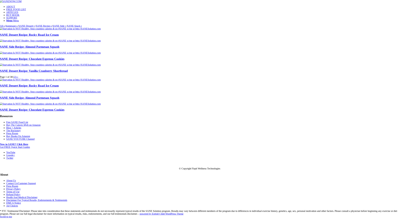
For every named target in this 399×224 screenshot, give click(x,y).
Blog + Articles (13, 127)
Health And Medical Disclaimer (21, 197)
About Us (11, 180)
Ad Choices (12, 205)
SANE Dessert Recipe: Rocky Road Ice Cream (29, 34)
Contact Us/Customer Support (21, 183)
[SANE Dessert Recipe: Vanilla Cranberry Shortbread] (50, 64)
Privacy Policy (13, 189)
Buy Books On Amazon (18, 136)
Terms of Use (12, 191)
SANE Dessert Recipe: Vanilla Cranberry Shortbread (34, 70)
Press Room (12, 133)
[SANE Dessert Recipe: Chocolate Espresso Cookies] (50, 52)
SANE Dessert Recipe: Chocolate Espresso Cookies (32, 59)
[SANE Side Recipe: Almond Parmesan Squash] (50, 40)
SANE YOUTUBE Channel (20, 139)
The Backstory (13, 130)
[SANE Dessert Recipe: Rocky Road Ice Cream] (50, 28)
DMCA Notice (13, 203)
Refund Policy (13, 194)
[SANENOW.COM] (11, 1)
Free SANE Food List (17, 122)
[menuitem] (202, 6)
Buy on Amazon (23, 125)
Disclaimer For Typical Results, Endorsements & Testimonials (36, 200)
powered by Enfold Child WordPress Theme (161, 213)
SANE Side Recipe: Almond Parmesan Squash (29, 46)
